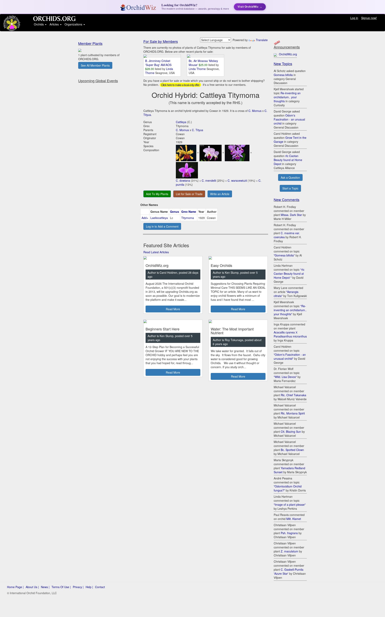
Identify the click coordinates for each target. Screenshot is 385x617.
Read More (173, 309)
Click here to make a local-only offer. (180, 85)
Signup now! (369, 18)
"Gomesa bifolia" (284, 255)
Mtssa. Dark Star (291, 215)
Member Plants (90, 43)
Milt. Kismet (293, 519)
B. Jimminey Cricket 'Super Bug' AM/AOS (158, 63)
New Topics (283, 63)
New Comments (286, 199)
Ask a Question (290, 177)
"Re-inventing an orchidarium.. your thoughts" (290, 310)
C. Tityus (197, 130)
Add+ (145, 218)
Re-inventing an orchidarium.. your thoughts (287, 97)
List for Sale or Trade (189, 194)
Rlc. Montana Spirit (293, 413)
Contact (100, 587)
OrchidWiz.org (288, 54)
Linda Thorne (198, 69)
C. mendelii (209, 180)
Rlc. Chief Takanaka (293, 395)
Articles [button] (55, 24)
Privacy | (78, 587)
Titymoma (187, 218)
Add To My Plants (157, 194)
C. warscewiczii (237, 180)
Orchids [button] (39, 24)
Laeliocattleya (159, 218)
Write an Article (219, 194)
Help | (89, 587)
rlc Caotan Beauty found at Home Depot (288, 160)
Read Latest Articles (156, 252)
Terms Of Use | (61, 587)
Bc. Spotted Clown (292, 450)
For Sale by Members (160, 41)
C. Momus (254, 111)
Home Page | (15, 587)
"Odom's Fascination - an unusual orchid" (290, 357)
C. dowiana (183, 180)
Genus (174, 212)
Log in (354, 18)
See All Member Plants (95, 65)
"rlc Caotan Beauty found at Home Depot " (289, 273)
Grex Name (188, 212)
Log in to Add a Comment (162, 226)
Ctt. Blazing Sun (291, 432)
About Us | (32, 587)
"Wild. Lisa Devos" (285, 377)
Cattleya (181, 122)
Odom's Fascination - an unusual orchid (289, 119)
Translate (262, 40)
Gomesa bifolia (283, 75)
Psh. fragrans (289, 533)
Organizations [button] (74, 24)
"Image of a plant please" (290, 505)
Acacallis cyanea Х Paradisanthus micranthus (290, 334)
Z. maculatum (289, 551)
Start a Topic (290, 188)
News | (45, 587)
